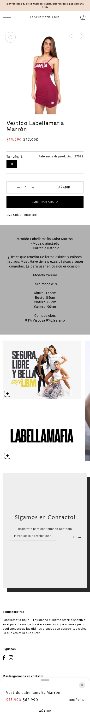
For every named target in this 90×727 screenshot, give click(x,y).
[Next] (82, 36)
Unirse (76, 537)
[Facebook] (4, 657)
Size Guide (13, 215)
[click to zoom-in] (10, 37)
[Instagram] (11, 657)
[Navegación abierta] (8, 17)
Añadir (64, 187)
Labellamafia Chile (45, 17)
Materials (30, 215)
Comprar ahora (45, 202)
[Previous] (70, 36)
